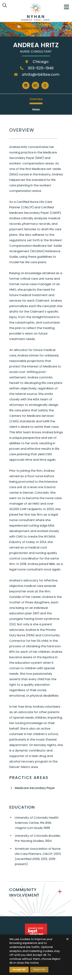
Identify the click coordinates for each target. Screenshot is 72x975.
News (36, 109)
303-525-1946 (40, 68)
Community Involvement (24, 892)
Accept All (19, 969)
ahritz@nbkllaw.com (40, 74)
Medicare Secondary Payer (35, 788)
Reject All (39, 969)
